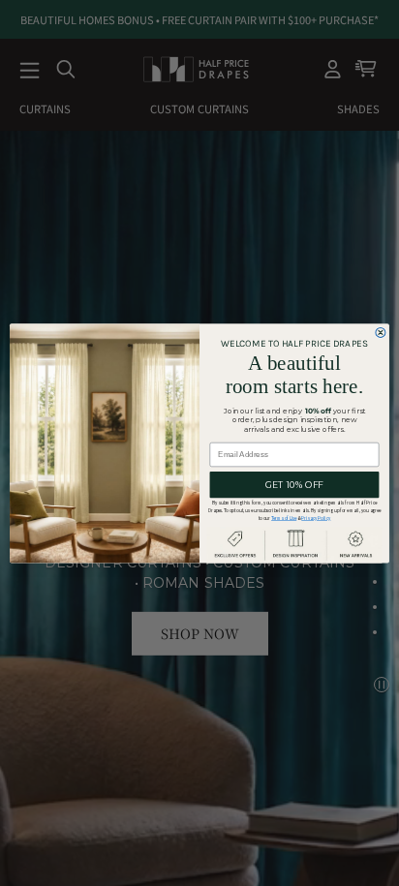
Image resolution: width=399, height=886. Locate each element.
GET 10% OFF (293, 484)
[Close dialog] (380, 332)
